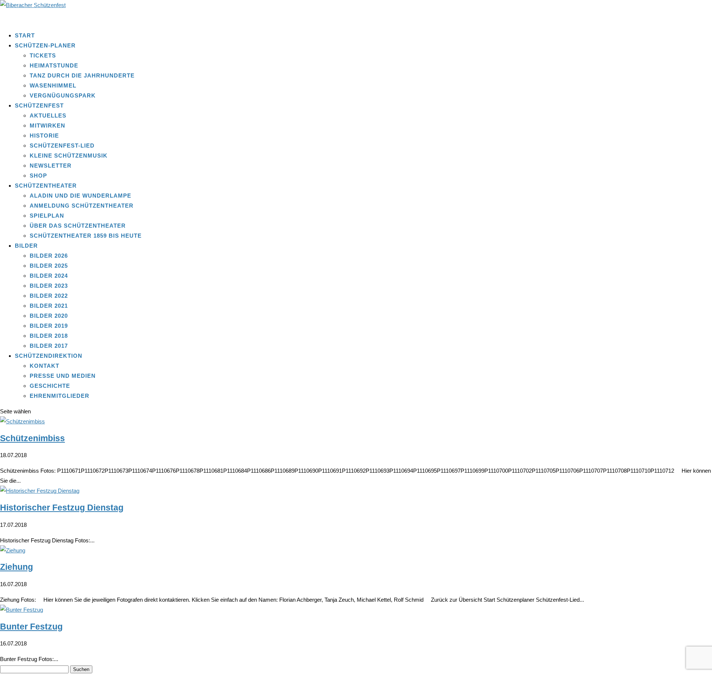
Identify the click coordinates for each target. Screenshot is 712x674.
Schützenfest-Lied (62, 145)
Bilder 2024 (49, 275)
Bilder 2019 (49, 326)
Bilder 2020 (49, 316)
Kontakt (44, 366)
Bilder (26, 245)
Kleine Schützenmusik (69, 155)
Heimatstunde (54, 65)
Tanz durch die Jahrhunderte (82, 75)
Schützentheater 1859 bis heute (86, 235)
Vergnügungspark (63, 95)
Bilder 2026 (49, 255)
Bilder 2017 (49, 346)
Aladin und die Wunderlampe (80, 195)
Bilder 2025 (49, 265)
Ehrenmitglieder (59, 396)
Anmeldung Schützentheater (82, 205)
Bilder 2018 (49, 336)
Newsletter (51, 165)
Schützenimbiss (32, 438)
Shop (38, 175)
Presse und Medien (63, 376)
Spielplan (47, 215)
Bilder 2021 (49, 306)
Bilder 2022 (49, 296)
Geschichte (50, 386)
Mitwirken (47, 125)
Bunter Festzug (31, 626)
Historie (44, 135)
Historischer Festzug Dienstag (61, 507)
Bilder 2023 (49, 286)
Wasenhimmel (53, 85)
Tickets (43, 55)
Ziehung (16, 567)
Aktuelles (48, 115)
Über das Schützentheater (78, 225)
